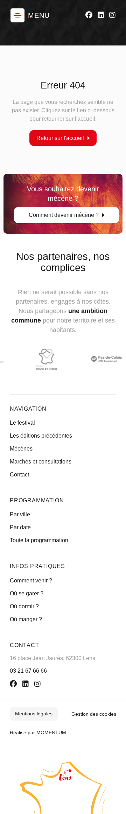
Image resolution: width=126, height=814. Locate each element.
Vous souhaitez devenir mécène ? (63, 201)
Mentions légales (33, 713)
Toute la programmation (39, 540)
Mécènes (21, 449)
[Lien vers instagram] (112, 15)
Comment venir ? (31, 580)
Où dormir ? (24, 606)
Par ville (20, 514)
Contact (19, 474)
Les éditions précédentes (41, 436)
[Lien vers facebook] (88, 15)
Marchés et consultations (40, 462)
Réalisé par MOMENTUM (38, 732)
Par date (20, 527)
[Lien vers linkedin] (101, 15)
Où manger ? (26, 619)
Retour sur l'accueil (60, 138)
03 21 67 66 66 (28, 671)
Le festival (22, 423)
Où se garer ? (26, 593)
